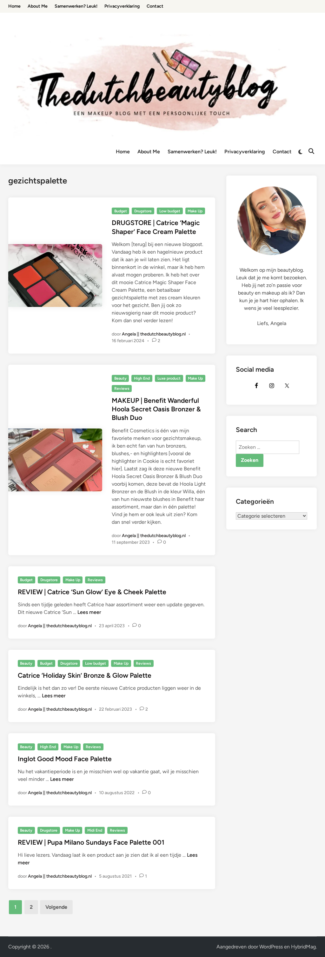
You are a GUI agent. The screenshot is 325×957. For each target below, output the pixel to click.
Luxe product (169, 378)
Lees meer (89, 612)
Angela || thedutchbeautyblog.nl (154, 334)
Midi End (94, 830)
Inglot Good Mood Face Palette (65, 759)
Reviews (121, 388)
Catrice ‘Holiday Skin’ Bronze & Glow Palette (84, 675)
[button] (311, 8)
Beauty (120, 378)
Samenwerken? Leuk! (192, 152)
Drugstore (143, 211)
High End (142, 378)
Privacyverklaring (244, 152)
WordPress (271, 947)
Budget (120, 211)
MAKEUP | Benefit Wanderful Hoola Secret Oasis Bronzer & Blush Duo (156, 409)
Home (123, 152)
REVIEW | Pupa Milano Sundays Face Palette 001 (91, 842)
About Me (148, 152)
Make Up (195, 211)
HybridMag (303, 947)
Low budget (169, 211)
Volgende (56, 907)
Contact (282, 152)
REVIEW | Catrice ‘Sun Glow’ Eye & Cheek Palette (92, 592)
